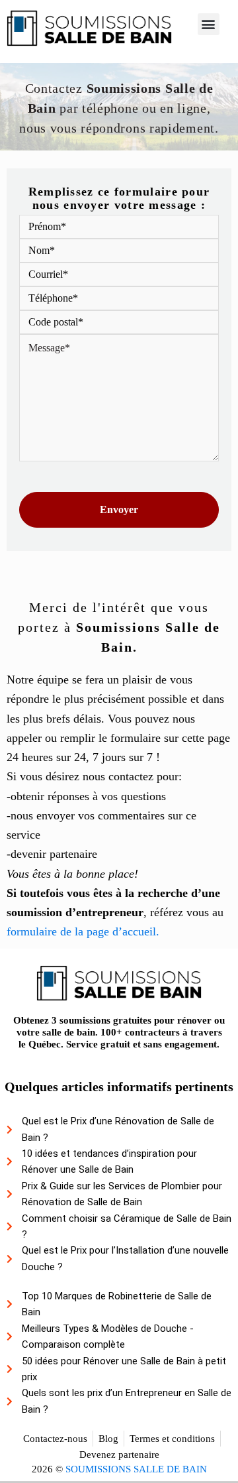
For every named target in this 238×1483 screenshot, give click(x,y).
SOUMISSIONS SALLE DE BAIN (136, 1469)
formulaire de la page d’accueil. (83, 931)
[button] (208, 24)
